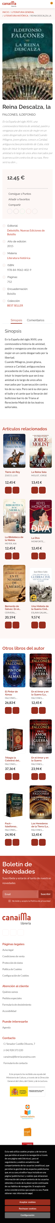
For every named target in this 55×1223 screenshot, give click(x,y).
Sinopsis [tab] (16, 320)
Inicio (5, 12)
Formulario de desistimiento (16, 1004)
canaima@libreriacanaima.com (20, 1056)
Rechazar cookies (27, 1208)
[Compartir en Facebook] (9, 211)
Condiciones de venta (13, 956)
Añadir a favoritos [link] (19, 199)
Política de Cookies (12, 969)
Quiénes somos (10, 991)
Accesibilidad (9, 1011)
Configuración (27, 1215)
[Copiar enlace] (34, 211)
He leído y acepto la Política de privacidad (31, 901)
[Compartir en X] (16, 211)
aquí (30, 1193)
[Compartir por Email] (28, 211)
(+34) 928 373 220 (13, 1050)
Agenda (6, 1027)
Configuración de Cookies (15, 975)
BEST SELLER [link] (15, 305)
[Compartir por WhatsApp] (22, 211)
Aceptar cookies (27, 1202)
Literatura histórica (16, 15)
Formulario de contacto (16, 1063)
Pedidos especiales (12, 998)
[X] (20, 932)
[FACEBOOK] (5, 932)
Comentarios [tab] (35, 320)
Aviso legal (7, 949)
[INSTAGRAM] (13, 932)
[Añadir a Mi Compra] (8, 490)
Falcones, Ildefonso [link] (19, 114)
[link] (16, 490)
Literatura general (22, 12)
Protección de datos (12, 962)
